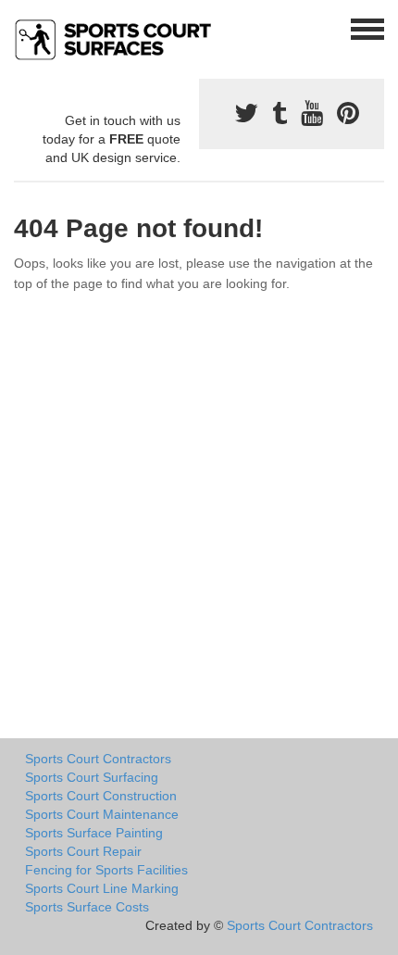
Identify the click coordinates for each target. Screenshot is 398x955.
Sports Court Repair (83, 851)
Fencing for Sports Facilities (106, 869)
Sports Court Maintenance (102, 814)
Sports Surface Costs (87, 906)
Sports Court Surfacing (91, 777)
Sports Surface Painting (94, 832)
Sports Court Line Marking (102, 888)
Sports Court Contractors (98, 758)
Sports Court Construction (101, 795)
